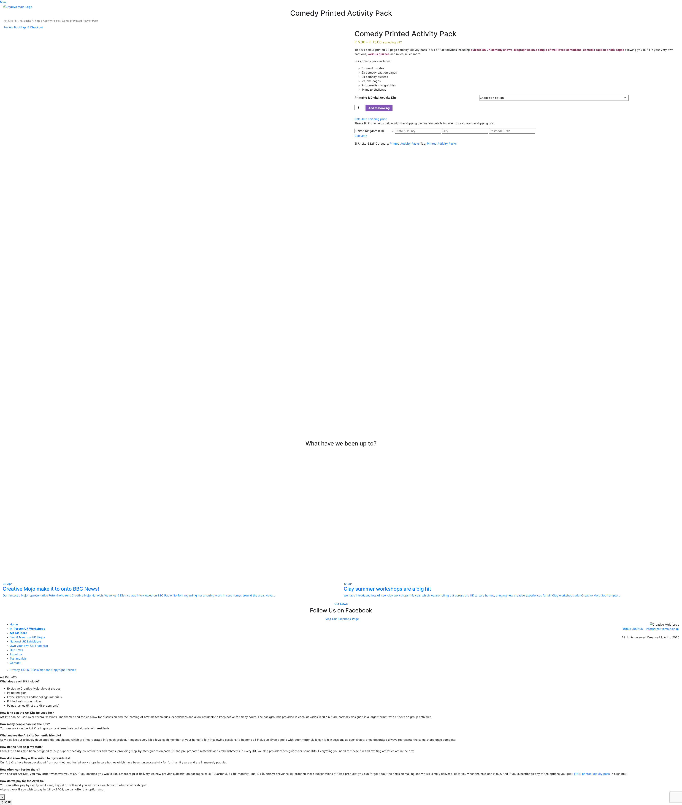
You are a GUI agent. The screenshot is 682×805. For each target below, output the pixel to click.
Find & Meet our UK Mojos (27, 637)
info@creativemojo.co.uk (662, 629)
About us (16, 654)
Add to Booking (379, 108)
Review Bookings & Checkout (23, 27)
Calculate (360, 135)
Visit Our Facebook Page (342, 619)
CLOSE (6, 802)
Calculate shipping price (370, 119)
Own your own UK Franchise (29, 645)
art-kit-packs (23, 20)
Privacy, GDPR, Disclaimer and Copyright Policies (43, 670)
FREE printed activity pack (592, 774)
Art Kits (8, 20)
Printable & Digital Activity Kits (376, 97)
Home (14, 624)
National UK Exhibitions (25, 641)
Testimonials (18, 658)
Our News (341, 604)
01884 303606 (633, 629)
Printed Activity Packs (46, 20)
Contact (15, 662)
